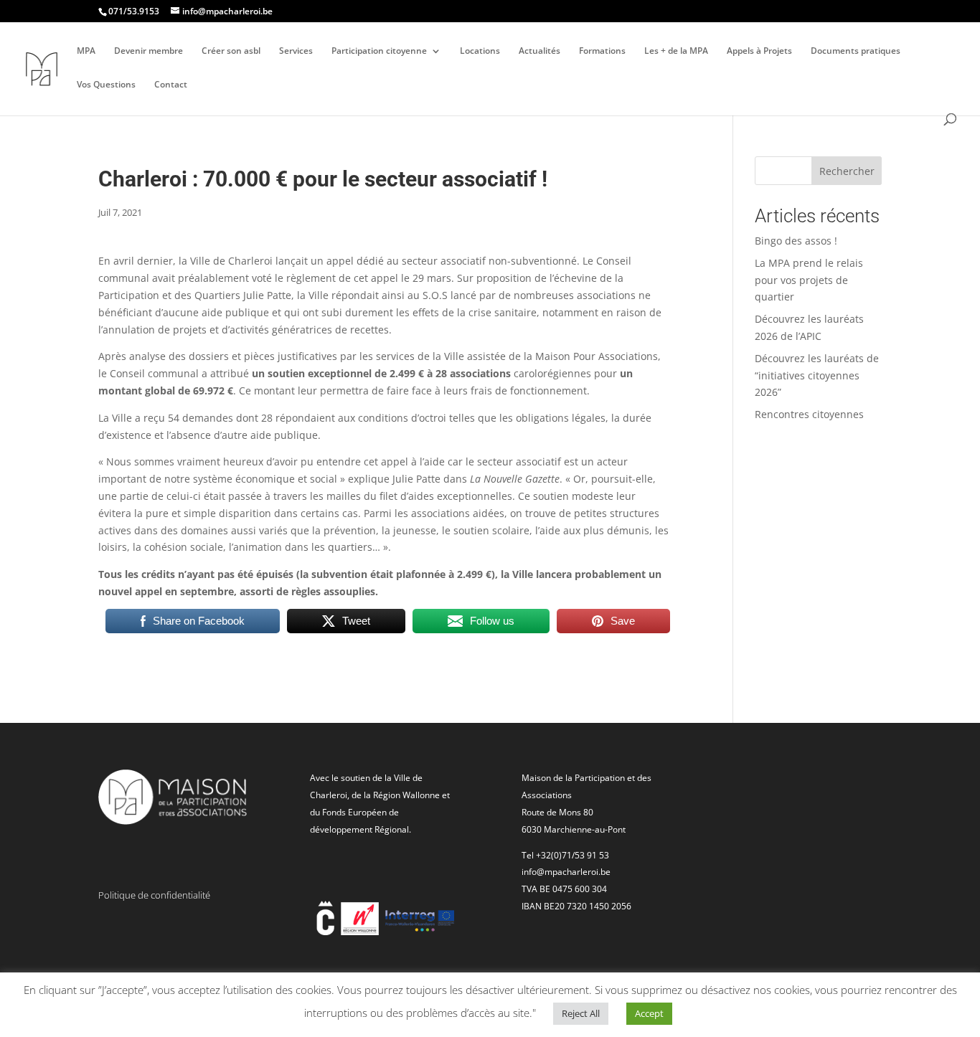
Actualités (539, 51)
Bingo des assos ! (796, 240)
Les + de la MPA (676, 51)
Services (296, 51)
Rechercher (847, 171)
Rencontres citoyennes (809, 414)
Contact (170, 85)
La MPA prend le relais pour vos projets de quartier (809, 280)
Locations (480, 51)
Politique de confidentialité (154, 895)
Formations (602, 51)
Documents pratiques (855, 51)
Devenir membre (148, 51)
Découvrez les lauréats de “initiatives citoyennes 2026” (817, 375)
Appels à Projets (759, 51)
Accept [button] (649, 1013)
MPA (86, 51)
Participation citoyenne (379, 51)
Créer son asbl (231, 51)
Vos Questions (106, 85)
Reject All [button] (581, 1013)
